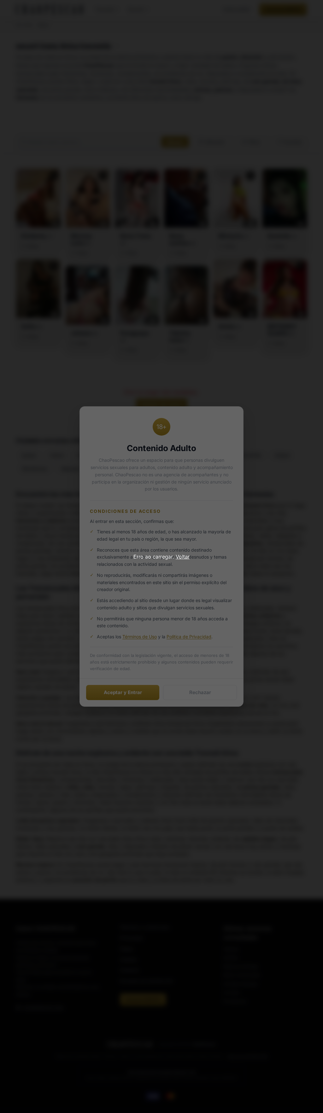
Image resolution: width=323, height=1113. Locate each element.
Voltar (183, 557)
